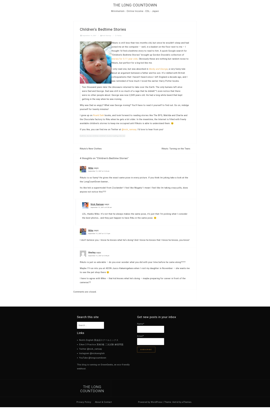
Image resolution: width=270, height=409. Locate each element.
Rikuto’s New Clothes (91, 148)
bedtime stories (85, 136)
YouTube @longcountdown (92, 358)
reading (115, 136)
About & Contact (103, 402)
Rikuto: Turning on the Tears (176, 148)
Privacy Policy (83, 402)
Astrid (175, 402)
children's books (106, 136)
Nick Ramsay (106, 35)
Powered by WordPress (150, 402)
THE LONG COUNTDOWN (135, 5)
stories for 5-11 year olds (124, 59)
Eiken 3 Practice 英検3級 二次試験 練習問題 (101, 344)
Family (119, 35)
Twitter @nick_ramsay (90, 349)
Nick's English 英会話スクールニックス (98, 340)
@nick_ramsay (129, 129)
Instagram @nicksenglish (92, 353)
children (96, 136)
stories (122, 136)
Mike (90, 168)
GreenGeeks (107, 364)
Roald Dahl (98, 115)
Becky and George (158, 69)
